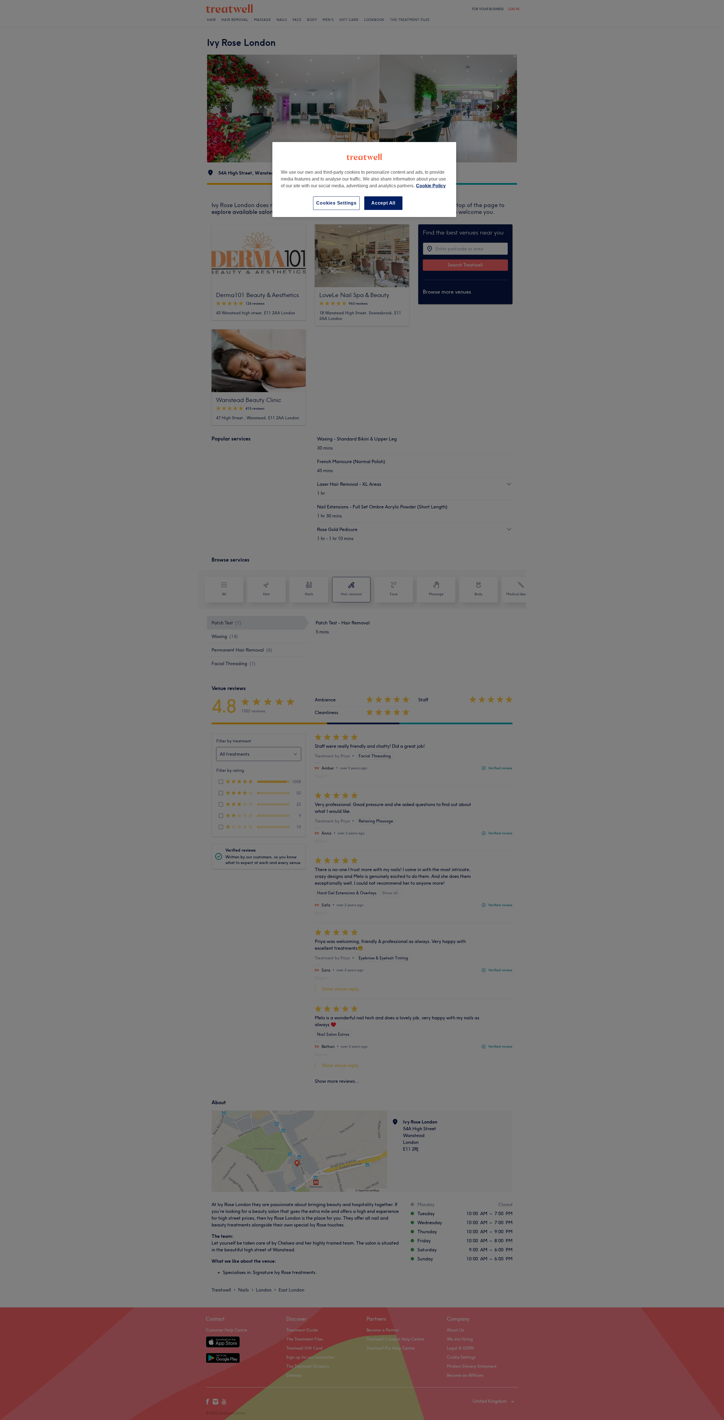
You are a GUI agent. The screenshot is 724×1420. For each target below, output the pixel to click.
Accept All (383, 203)
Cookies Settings (336, 203)
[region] (364, 179)
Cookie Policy (431, 185)
